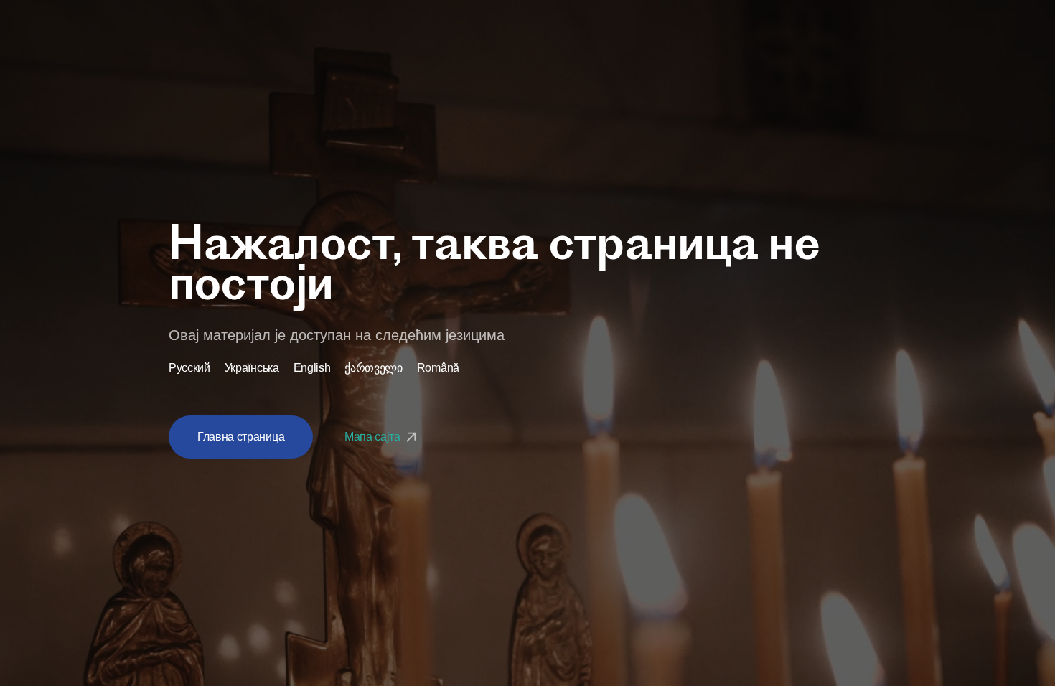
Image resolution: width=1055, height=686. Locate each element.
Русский (189, 368)
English (312, 368)
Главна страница (240, 437)
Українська (252, 368)
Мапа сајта (373, 437)
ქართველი (373, 368)
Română (438, 368)
